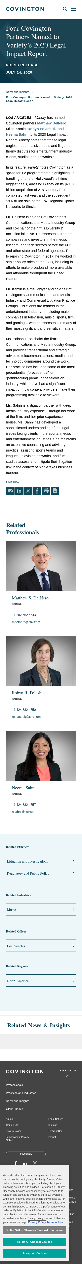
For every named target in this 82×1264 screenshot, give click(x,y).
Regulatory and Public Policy (28, 873)
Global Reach (14, 1108)
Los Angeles (16, 945)
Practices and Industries (21, 1092)
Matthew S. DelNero (30, 598)
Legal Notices (55, 1119)
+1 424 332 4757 (24, 804)
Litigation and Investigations (27, 861)
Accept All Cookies (34, 1253)
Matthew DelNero (51, 123)
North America (18, 980)
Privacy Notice (13, 1131)
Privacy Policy (37, 1222)
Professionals (14, 1084)
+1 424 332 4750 (24, 709)
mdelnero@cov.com (26, 622)
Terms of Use (55, 1131)
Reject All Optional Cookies (34, 1241)
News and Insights (17, 91)
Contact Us (12, 1125)
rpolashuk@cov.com (26, 716)
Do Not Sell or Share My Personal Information (34, 1230)
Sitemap (52, 1125)
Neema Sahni (17, 134)
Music (11, 909)
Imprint (52, 1137)
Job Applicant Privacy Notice (17, 1139)
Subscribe (26, 1154)
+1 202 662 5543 (24, 615)
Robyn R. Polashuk (29, 692)
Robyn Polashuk (42, 129)
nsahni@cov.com (24, 811)
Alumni (10, 1119)
